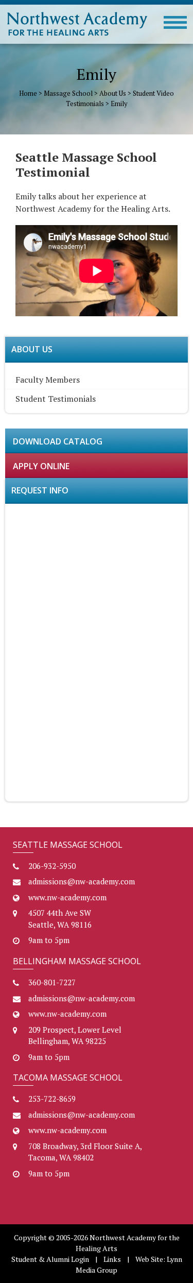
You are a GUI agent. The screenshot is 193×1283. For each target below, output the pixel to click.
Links (112, 1259)
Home (28, 93)
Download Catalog (57, 441)
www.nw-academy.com (67, 897)
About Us (112, 93)
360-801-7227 (52, 982)
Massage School (68, 93)
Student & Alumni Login (50, 1259)
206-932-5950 (52, 866)
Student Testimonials (55, 398)
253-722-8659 (52, 1098)
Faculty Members (47, 379)
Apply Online (41, 466)
